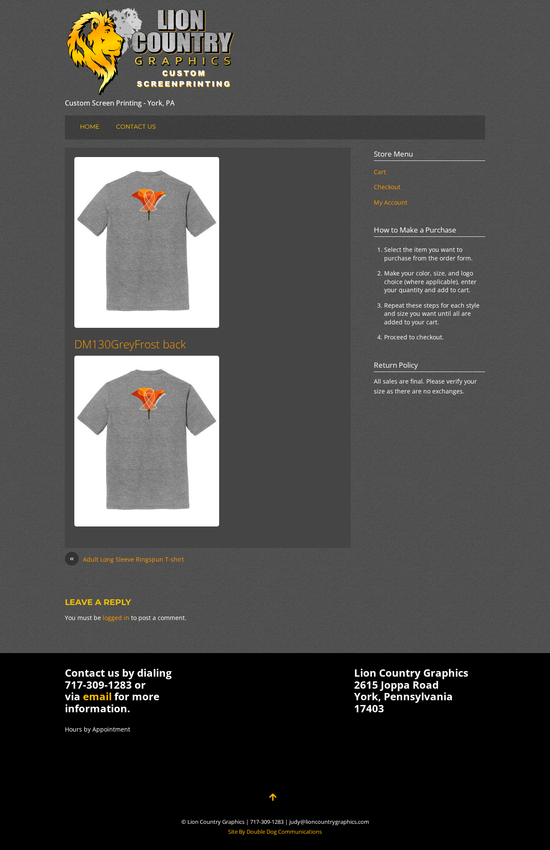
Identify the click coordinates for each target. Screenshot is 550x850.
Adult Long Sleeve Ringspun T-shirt (127, 558)
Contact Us (136, 126)
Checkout (387, 187)
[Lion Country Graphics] (151, 89)
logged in (116, 618)
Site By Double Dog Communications (275, 831)
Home (89, 126)
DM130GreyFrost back (130, 344)
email (97, 696)
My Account (390, 202)
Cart (380, 172)
